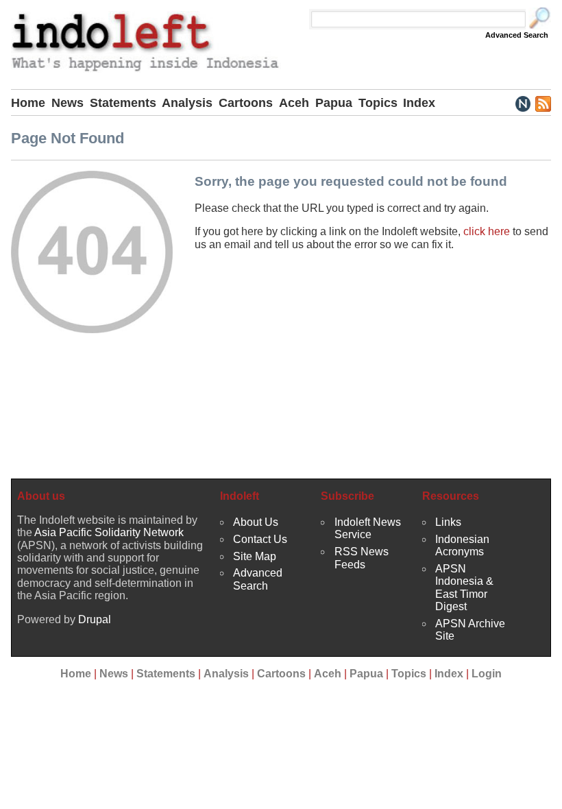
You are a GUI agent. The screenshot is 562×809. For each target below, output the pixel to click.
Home (28, 103)
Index (419, 103)
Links (448, 522)
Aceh (294, 103)
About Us (255, 522)
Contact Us (260, 539)
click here (486, 231)
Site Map (254, 556)
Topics (378, 103)
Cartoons (246, 103)
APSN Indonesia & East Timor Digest (464, 587)
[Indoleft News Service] (522, 103)
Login (487, 673)
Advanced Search (516, 35)
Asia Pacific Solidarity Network (109, 532)
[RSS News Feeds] (542, 103)
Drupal (94, 619)
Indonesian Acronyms (462, 545)
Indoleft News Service (367, 528)
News (67, 103)
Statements (123, 103)
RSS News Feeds (361, 558)
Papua (333, 103)
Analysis (187, 103)
